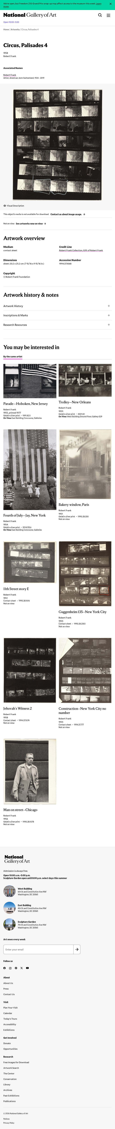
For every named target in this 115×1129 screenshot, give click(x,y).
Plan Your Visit (10, 1007)
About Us (8, 983)
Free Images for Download (16, 1062)
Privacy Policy (8, 1123)
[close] (111, 4)
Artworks (15, 29)
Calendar (7, 1013)
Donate (7, 1043)
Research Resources (15, 324)
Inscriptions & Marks (15, 315)
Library (6, 1084)
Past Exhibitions (11, 1095)
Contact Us (9, 994)
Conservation (10, 1078)
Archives (7, 1089)
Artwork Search (11, 1067)
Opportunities (10, 1048)
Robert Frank (9, 74)
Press (6, 988)
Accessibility (9, 1024)
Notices (6, 1119)
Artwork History (13, 306)
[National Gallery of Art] (57, 859)
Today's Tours (10, 1018)
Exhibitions (8, 1029)
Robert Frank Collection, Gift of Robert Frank (81, 250)
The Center (8, 1073)
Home (6, 29)
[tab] (12, 357)
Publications (9, 1101)
